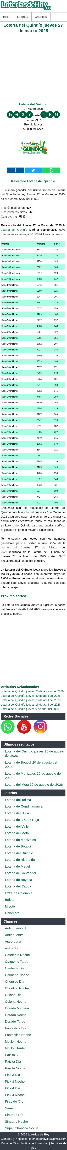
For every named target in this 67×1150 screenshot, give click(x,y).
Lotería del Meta (17, 833)
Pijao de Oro (14, 1101)
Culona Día (13, 995)
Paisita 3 (11, 1055)
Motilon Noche (15, 1041)
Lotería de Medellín (19, 866)
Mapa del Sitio (10, 1143)
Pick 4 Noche (15, 1095)
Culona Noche (15, 1001)
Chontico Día (14, 981)
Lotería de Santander (20, 873)
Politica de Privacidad (34, 1143)
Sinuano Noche (16, 1121)
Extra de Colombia (18, 893)
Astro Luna (13, 941)
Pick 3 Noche (15, 1081)
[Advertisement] (33, 67)
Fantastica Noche (18, 1035)
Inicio (6, 17)
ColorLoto (12, 913)
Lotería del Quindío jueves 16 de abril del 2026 (30, 704)
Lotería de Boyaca (18, 880)
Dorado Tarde (15, 1021)
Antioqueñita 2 (15, 935)
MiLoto (10, 906)
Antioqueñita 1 (15, 928)
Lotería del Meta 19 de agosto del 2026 (34, 784)
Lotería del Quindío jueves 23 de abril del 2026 (30, 700)
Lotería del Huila (17, 813)
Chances (41, 17)
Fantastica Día (15, 1028)
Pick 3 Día (12, 1075)
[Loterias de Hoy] (26, 10)
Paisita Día (13, 1061)
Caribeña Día (15, 968)
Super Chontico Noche (22, 1128)
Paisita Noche (15, 1068)
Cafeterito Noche (17, 955)
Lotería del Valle (17, 826)
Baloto (9, 899)
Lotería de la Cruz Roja (22, 820)
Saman (10, 1108)
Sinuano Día (14, 1115)
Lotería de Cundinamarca (24, 806)
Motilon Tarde (15, 1048)
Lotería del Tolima (18, 800)
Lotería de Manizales (20, 840)
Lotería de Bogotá (18, 846)
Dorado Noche (16, 1015)
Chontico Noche (17, 988)
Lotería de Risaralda (20, 860)
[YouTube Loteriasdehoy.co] (24, 732)
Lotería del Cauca (18, 886)
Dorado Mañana (17, 1008)
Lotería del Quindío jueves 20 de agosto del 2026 (32, 691)
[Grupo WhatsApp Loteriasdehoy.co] (8, 732)
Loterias (22, 17)
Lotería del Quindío (33, 104)
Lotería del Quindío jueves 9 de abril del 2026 (30, 709)
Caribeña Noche (17, 975)
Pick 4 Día (12, 1088)
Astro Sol (11, 948)
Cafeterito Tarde (17, 961)
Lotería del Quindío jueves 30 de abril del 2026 (30, 695)
